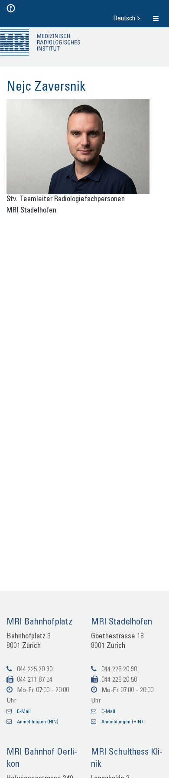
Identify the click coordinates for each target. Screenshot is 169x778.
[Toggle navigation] (19, 8)
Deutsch (125, 18)
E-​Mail (26, 711)
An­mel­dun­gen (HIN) (43, 722)
